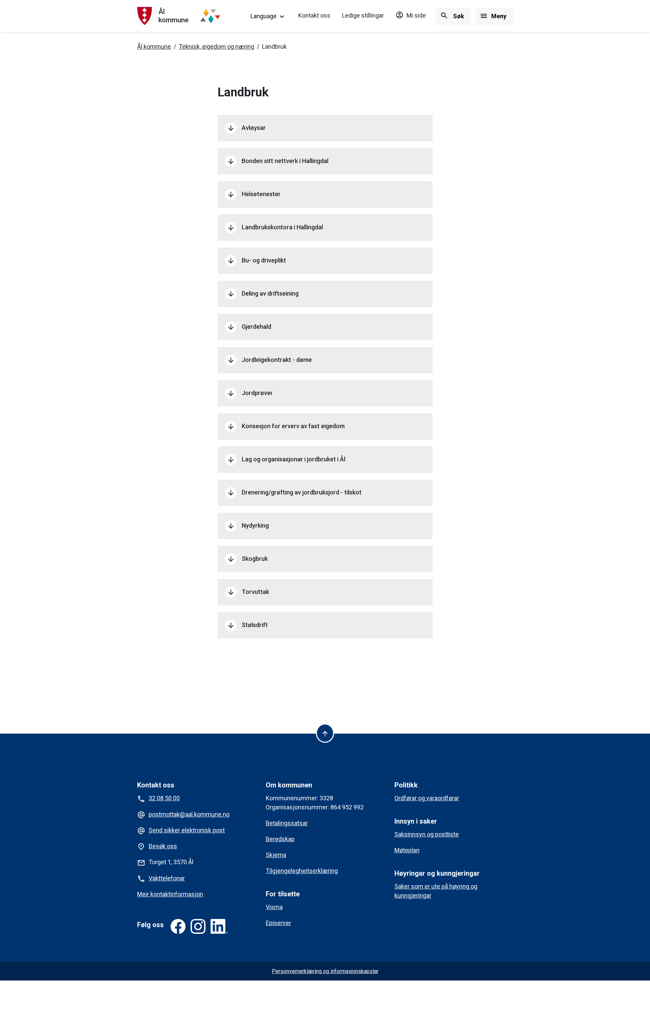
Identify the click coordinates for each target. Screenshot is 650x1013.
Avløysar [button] (246, 128)
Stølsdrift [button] (247, 625)
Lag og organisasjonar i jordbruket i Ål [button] (286, 460)
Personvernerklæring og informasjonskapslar (325, 971)
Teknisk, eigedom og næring (216, 46)
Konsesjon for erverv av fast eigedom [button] (286, 426)
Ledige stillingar (363, 15)
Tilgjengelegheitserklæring (302, 870)
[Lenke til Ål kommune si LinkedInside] (219, 926)
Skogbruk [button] (247, 559)
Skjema (276, 854)
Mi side (410, 15)
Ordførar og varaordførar (426, 798)
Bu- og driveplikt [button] (256, 261)
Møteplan (406, 850)
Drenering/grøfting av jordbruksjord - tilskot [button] (294, 493)
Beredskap (280, 839)
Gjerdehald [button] (249, 327)
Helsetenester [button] (254, 194)
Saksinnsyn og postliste (426, 834)
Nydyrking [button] (248, 526)
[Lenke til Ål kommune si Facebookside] (178, 926)
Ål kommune (154, 46)
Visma (274, 907)
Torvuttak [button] (248, 592)
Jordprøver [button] (250, 393)
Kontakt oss (314, 15)
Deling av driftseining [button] (263, 294)
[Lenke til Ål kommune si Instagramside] (198, 926)
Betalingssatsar (287, 823)
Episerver (278, 922)
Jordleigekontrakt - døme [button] (269, 360)
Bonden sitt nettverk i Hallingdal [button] (277, 161)
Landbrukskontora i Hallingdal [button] (275, 228)
